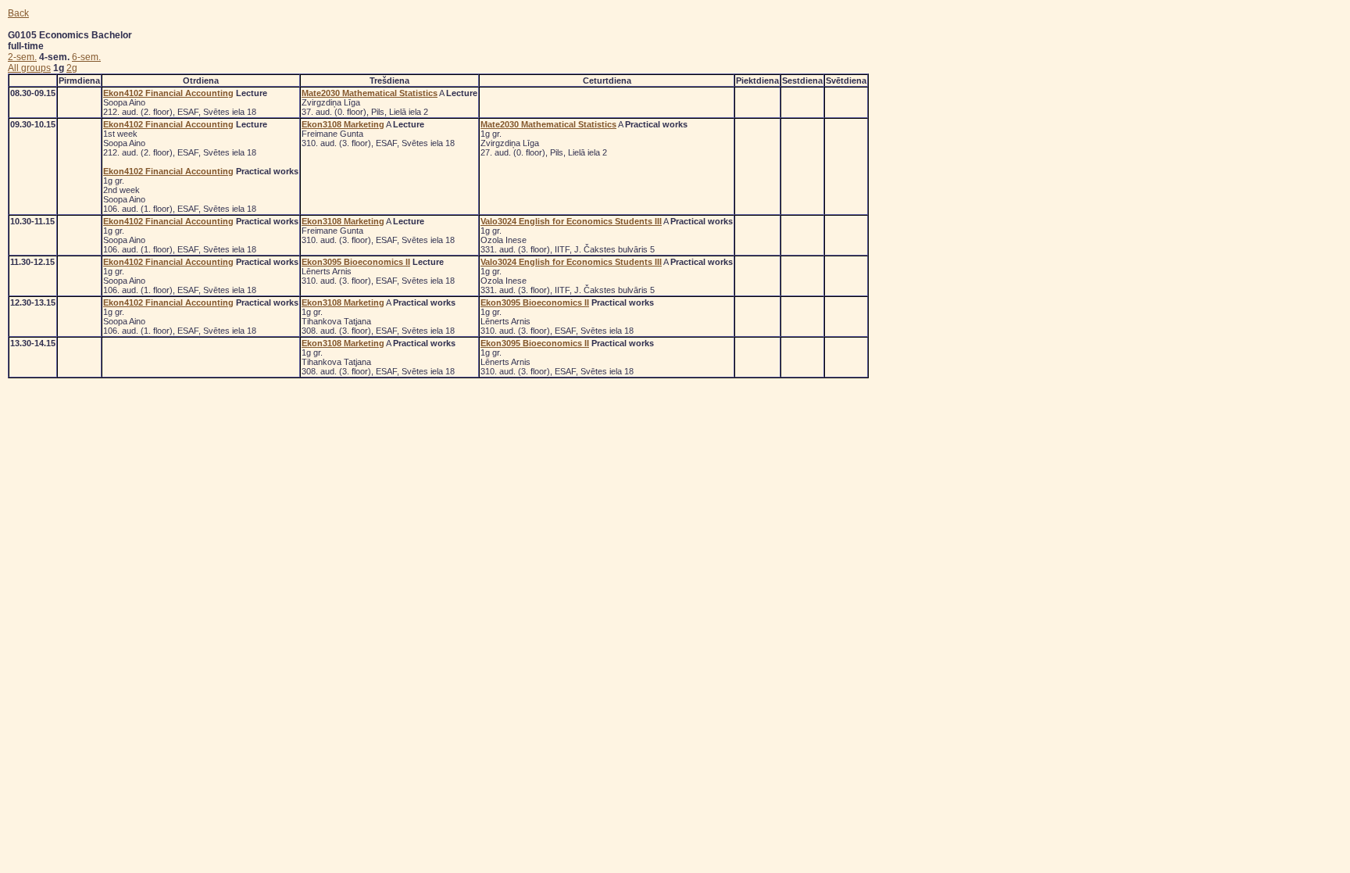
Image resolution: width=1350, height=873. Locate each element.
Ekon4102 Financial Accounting (168, 93)
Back (18, 13)
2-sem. (22, 57)
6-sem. (86, 57)
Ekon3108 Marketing (343, 124)
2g (71, 68)
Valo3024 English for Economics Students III (571, 221)
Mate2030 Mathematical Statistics (370, 93)
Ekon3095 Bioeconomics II (356, 262)
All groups (29, 68)
